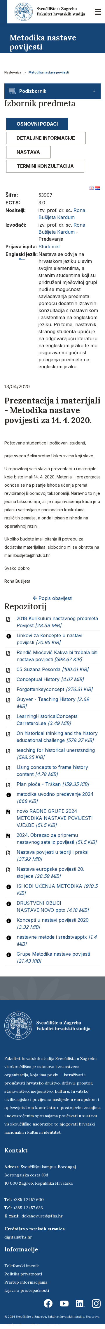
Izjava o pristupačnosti (26, 1290)
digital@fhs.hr (18, 1237)
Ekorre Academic (49, 1325)
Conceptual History (50, 679)
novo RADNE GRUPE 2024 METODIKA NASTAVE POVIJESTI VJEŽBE (55, 818)
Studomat (49, 246)
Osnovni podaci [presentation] (37, 124)
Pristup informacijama (25, 1282)
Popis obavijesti (54, 598)
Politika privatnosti (23, 1274)
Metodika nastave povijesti (49, 72)
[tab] (37, 124)
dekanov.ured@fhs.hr (42, 1216)
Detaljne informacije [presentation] (46, 138)
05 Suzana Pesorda (52, 669)
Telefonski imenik (21, 1265)
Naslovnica (12, 72)
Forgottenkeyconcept (54, 689)
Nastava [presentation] (28, 152)
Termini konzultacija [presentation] (45, 166)
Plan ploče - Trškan (53, 784)
